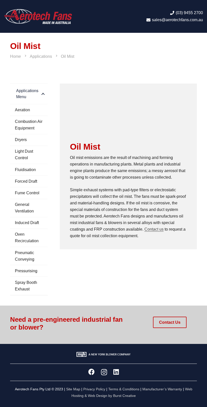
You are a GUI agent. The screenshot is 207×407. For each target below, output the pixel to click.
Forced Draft (26, 181)
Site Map (73, 389)
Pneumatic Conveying (24, 256)
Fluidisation (25, 170)
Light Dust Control (24, 154)
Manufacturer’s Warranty (162, 389)
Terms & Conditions (123, 389)
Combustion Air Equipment (28, 124)
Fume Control (27, 193)
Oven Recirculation (27, 237)
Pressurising (26, 271)
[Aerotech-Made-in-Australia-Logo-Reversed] (38, 16)
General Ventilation (24, 207)
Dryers (21, 140)
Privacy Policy (94, 389)
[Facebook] (91, 372)
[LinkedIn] (116, 372)
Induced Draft (27, 223)
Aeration (22, 110)
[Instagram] (104, 372)
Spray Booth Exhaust (26, 285)
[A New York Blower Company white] (103, 355)
